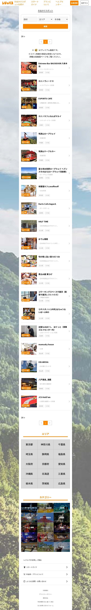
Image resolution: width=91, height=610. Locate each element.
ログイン (84, 3)
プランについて (47, 3)
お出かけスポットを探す (20, 3)
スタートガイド (35, 3)
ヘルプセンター (59, 3)
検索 (45, 26)
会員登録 (74, 3)
